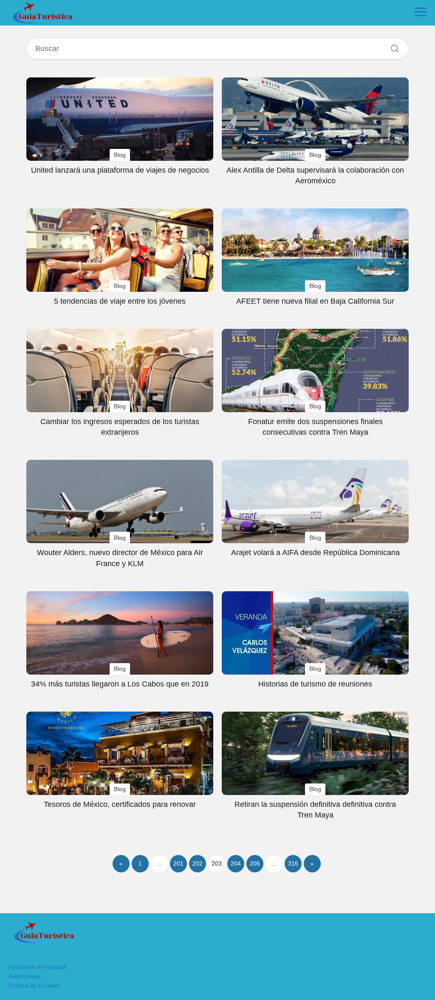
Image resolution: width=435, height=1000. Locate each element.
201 (178, 863)
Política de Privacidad (37, 966)
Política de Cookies (34, 985)
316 (293, 863)
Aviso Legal (24, 976)
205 (255, 863)
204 (236, 863)
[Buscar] (391, 46)
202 (197, 863)
